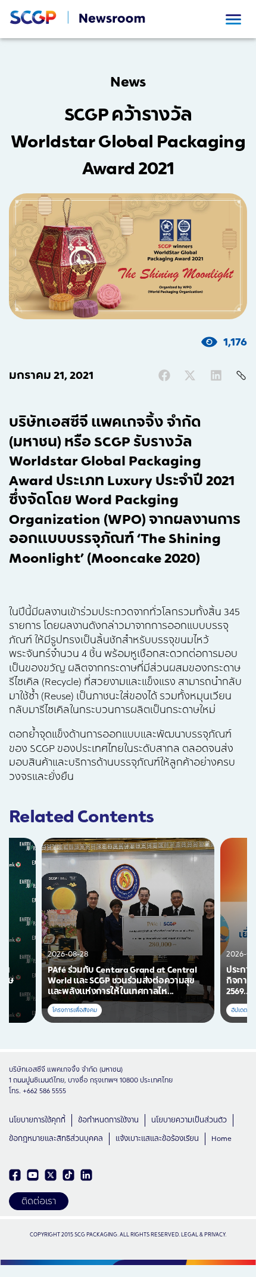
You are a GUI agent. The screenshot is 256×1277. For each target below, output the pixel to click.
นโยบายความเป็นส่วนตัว (189, 1120)
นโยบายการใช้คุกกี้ (37, 1120)
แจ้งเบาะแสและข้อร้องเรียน (157, 1139)
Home (221, 1139)
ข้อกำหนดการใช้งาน (108, 1120)
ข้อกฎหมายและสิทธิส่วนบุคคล (56, 1139)
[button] (164, 375)
